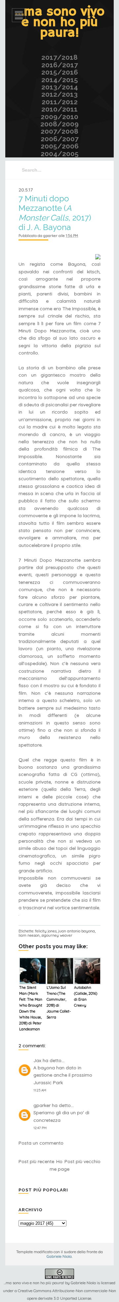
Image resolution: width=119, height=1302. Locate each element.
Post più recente (36, 1161)
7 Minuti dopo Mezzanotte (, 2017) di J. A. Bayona (55, 213)
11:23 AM (39, 1090)
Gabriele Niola (59, 1256)
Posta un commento (41, 1143)
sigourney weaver (56, 935)
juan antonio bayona (76, 931)
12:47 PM (40, 1128)
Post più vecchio (82, 1161)
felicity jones (46, 931)
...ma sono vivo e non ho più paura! (59, 22)
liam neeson (29, 935)
